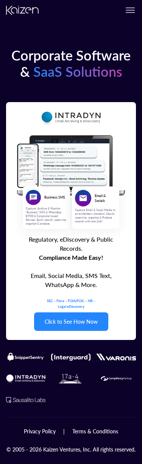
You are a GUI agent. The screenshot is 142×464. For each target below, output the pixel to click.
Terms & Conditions (95, 431)
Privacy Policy (40, 431)
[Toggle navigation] (130, 10)
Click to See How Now (71, 321)
